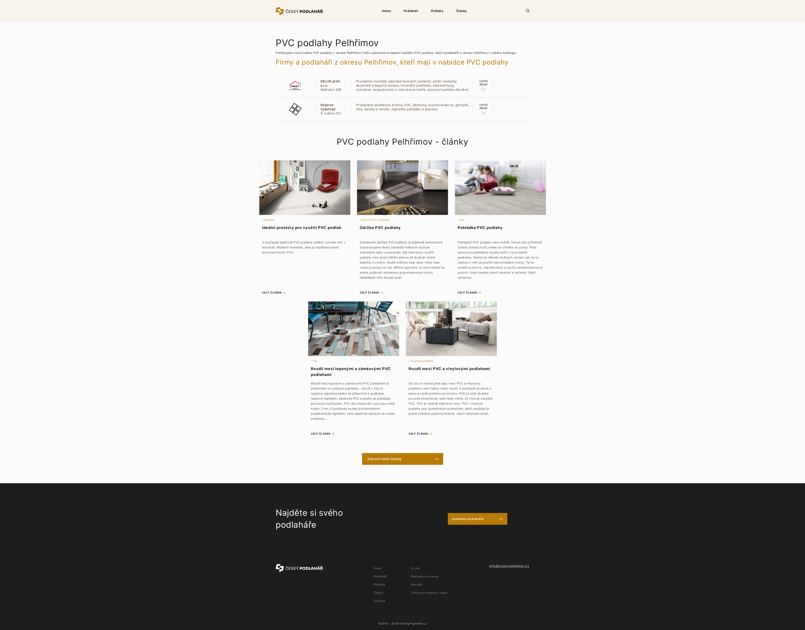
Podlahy (437, 11)
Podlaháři (411, 11)
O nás (415, 568)
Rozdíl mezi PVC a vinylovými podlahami (449, 368)
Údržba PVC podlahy (380, 227)
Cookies (380, 601)
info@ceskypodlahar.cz (509, 566)
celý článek (272, 292)
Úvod (377, 568)
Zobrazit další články (384, 459)
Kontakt (417, 584)
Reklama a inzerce (424, 576)
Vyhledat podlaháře (468, 519)
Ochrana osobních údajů (429, 592)
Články (461, 11)
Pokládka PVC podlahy (480, 227)
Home (386, 11)
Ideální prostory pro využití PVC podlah (301, 227)
